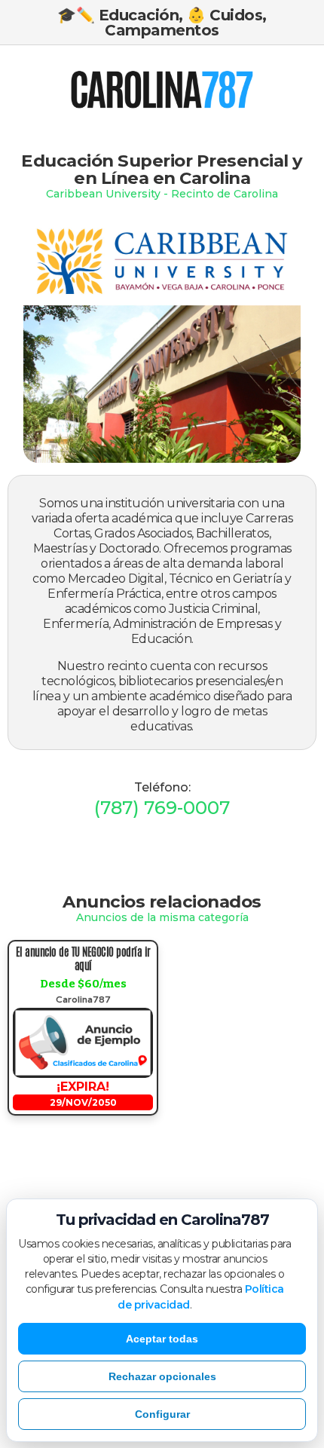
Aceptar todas (162, 1339)
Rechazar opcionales (162, 1376)
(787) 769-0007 (162, 808)
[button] (53, 91)
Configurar (162, 1414)
